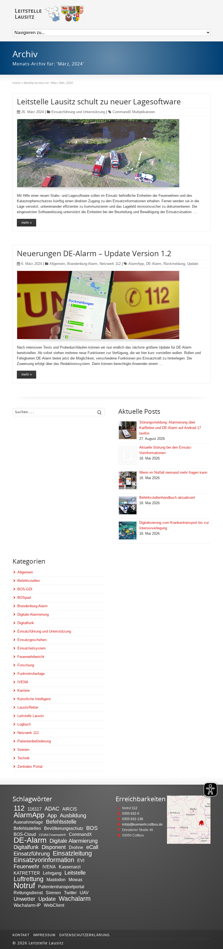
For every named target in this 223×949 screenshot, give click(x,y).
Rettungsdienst (28, 892)
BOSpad (24, 598)
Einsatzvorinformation (44, 859)
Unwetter (24, 899)
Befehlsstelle (61, 822)
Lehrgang (52, 873)
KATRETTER (27, 873)
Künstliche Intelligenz (34, 699)
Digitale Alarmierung (33, 614)
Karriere (23, 690)
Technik (23, 758)
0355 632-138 (132, 819)
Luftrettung (29, 878)
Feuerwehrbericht (30, 657)
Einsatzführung (32, 854)
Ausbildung (73, 815)
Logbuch (24, 724)
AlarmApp (136, 264)
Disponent (54, 847)
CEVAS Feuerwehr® (52, 834)
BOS (92, 828)
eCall (92, 847)
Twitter (70, 892)
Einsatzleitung (72, 853)
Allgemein (57, 264)
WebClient (54, 905)
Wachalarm (75, 898)
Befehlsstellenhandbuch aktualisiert (167, 497)
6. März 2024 (31, 264)
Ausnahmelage (28, 822)
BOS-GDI (24, 589)
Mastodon (56, 879)
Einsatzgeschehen (32, 640)
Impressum (44, 935)
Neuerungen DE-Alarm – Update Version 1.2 (94, 253)
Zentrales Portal (29, 766)
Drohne (76, 847)
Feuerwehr (26, 866)
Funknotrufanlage (31, 674)
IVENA (22, 682)
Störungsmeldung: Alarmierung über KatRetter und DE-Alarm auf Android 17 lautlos (170, 427)
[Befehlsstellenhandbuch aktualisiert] (127, 505)
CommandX (80, 834)
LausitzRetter (27, 707)
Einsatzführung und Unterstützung (78, 112)
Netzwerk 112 (110, 264)
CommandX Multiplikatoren (134, 112)
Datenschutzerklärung (84, 935)
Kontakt (21, 935)
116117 (34, 808)
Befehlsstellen (28, 581)
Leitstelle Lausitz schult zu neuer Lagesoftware (99, 101)
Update (192, 264)
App (52, 815)
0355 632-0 (130, 813)
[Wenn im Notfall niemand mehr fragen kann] (127, 480)
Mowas (75, 879)
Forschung (25, 665)
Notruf (24, 885)
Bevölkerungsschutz (63, 828)
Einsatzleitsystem (31, 648)
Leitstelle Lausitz (30, 716)
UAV (84, 892)
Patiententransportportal (61, 886)
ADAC (52, 809)
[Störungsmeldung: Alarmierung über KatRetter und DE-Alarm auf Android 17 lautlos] (127, 430)
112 (19, 808)
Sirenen (23, 750)
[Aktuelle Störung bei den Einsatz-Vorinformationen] (127, 455)
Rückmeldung (174, 264)
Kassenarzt (69, 866)
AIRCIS (69, 808)
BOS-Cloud (25, 834)
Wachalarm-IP (27, 905)
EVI (80, 860)
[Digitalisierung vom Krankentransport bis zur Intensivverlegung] (127, 530)
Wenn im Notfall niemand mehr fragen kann (173, 472)
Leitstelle (75, 873)
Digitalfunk (25, 623)
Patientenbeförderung (34, 741)
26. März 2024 (32, 112)
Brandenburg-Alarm (82, 264)
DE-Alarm (153, 264)
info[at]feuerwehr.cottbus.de (142, 824)
